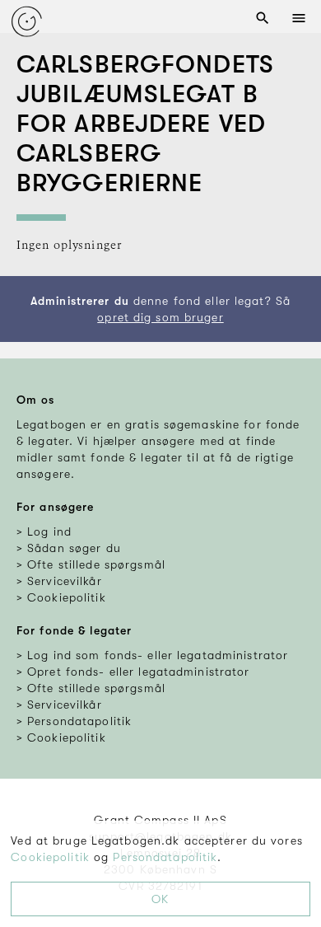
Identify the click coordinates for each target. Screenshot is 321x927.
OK (160, 899)
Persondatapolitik (165, 857)
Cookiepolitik (50, 857)
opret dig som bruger (160, 317)
